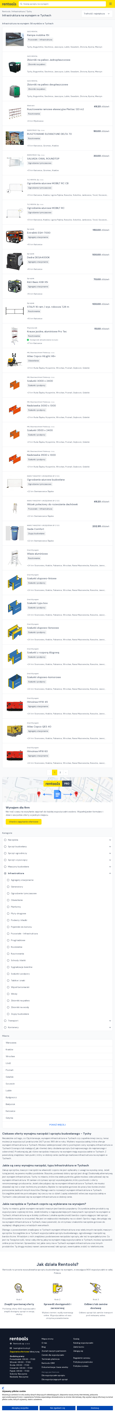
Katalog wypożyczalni (83, 1343)
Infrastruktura (18, 11)
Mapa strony (47, 1339)
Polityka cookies (80, 1366)
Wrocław (10, 1056)
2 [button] (60, 772)
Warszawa (11, 1042)
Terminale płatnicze (51, 1359)
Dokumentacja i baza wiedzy (55, 1367)
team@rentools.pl (21, 1348)
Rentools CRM (48, 1363)
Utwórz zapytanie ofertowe (23, 821)
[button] (57, 39)
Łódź (8, 1063)
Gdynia (9, 1117)
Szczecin (10, 1083)
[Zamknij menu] (110, 4)
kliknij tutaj (24, 1351)
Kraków (9, 1049)
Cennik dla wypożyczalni (53, 1355)
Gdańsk (10, 1076)
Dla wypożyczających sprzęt (55, 1379)
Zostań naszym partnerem (54, 1351)
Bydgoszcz (11, 1097)
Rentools (6, 11)
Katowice (10, 1111)
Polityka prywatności (83, 1362)
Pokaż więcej (57, 1124)
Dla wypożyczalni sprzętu (53, 1375)
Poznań (9, 1070)
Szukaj (76, 1339)
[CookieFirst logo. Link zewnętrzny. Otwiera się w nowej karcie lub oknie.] (3, 1388)
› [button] (65, 772)
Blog (44, 1347)
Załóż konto (78, 1347)
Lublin (9, 1090)
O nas (44, 1343)
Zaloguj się (78, 1351)
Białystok (10, 1104)
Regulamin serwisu (81, 1358)
